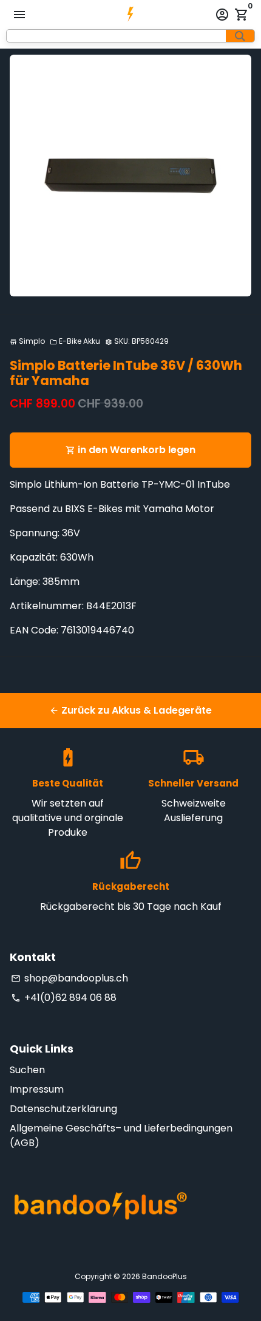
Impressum (37, 1089)
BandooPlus (164, 1276)
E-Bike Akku (75, 341)
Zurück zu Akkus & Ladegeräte (130, 710)
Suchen (27, 1070)
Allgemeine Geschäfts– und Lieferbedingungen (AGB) (121, 1135)
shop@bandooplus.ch (69, 978)
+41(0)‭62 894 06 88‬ (64, 998)
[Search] (240, 36)
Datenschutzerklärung (63, 1109)
